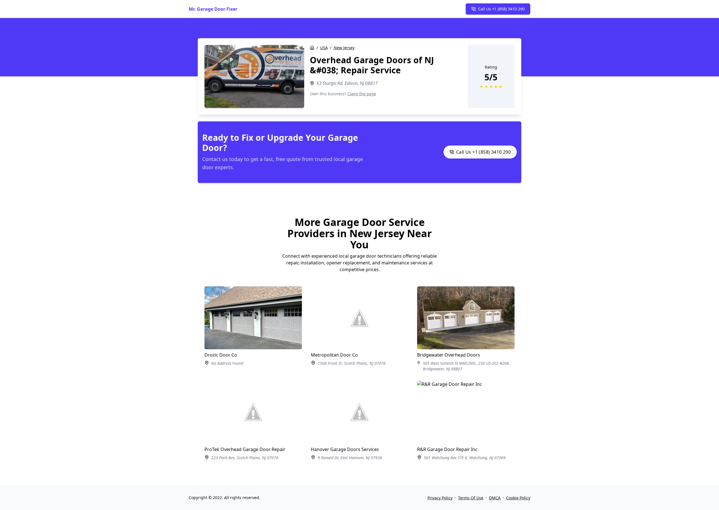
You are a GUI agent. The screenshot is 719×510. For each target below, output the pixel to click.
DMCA (494, 497)
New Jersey (344, 47)
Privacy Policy (439, 497)
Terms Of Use (470, 497)
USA (324, 47)
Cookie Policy (518, 497)
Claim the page (361, 93)
